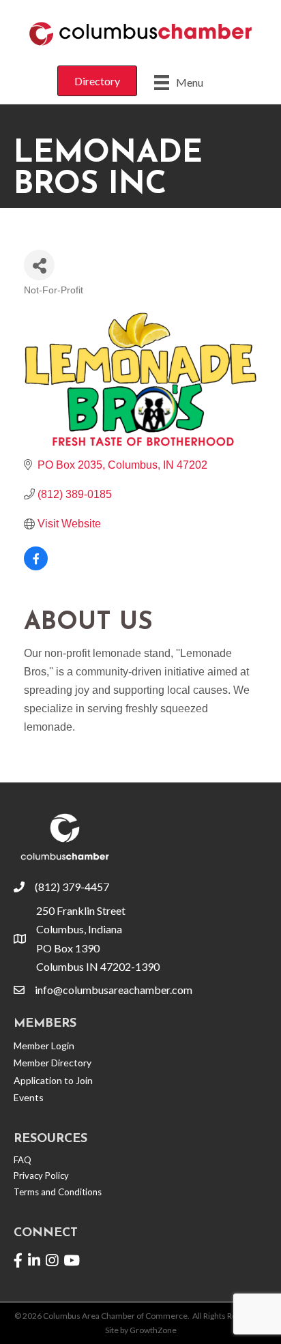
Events (29, 1097)
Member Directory (52, 1062)
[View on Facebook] (36, 566)
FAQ (22, 1159)
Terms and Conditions (58, 1191)
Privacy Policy (41, 1175)
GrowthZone (153, 1330)
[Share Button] (39, 265)
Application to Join (53, 1080)
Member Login (44, 1045)
